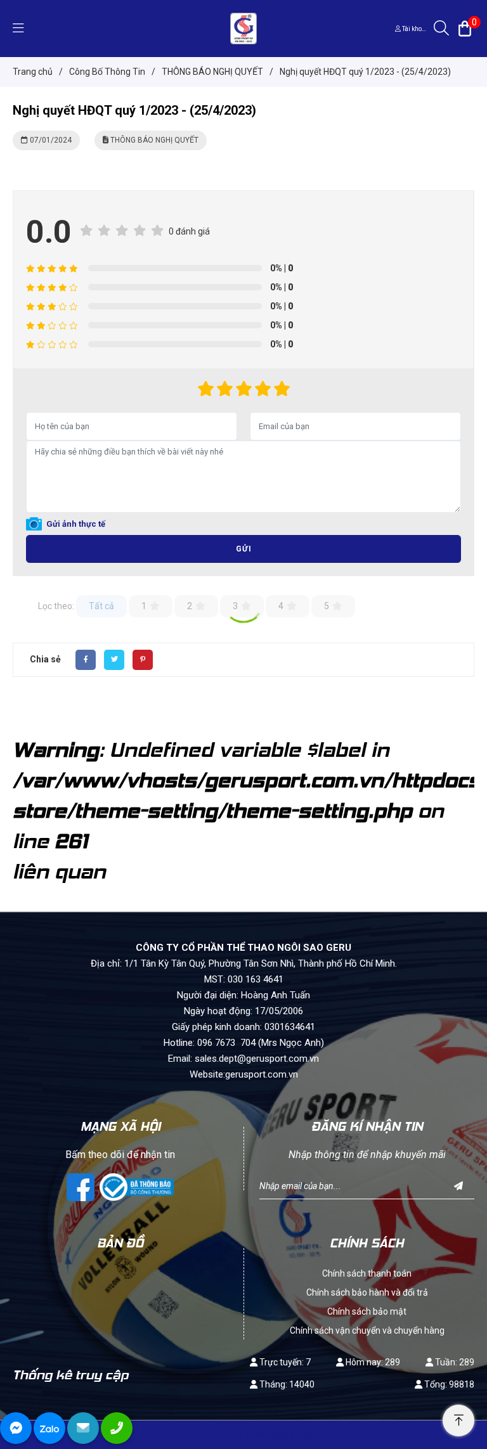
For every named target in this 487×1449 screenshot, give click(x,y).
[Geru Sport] (243, 28)
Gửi (244, 548)
